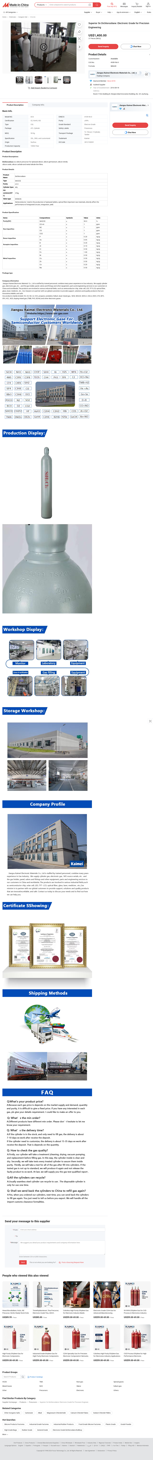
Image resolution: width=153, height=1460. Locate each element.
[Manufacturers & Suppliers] (15, 4)
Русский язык (55, 1445)
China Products (30, 1443)
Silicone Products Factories (14, 1424)
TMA (41, 1382)
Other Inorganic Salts (12, 1413)
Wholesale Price (80, 1443)
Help (109, 12)
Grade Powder (126, 1424)
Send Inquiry (103, 46)
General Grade (42, 1430)
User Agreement (90, 1451)
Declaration (101, 1451)
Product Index (117, 1443)
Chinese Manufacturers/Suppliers (48, 1443)
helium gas (118, 1386)
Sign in (148, 6)
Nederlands (81, 1445)
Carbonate (29, 1413)
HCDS (4, 1382)
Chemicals (12, 17)
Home (4, 17)
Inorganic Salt (22, 17)
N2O (41, 1386)
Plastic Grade (111, 1424)
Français (45, 1445)
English (20, 1445)
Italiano (64, 1445)
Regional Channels (105, 1443)
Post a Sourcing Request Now (71, 1262)
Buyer (98, 12)
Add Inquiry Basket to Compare (44, 88)
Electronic (80, 1390)
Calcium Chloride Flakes (79, 1413)
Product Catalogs (36, 1377)
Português (36, 1445)
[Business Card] (147, 115)
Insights (136, 1443)
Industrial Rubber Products (64, 1424)
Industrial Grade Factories (39, 1424)
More (4, 1434)
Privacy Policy (112, 1451)
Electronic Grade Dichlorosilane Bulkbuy (67, 1430)
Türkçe (123, 1445)
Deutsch (72, 1445)
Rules (149, 12)
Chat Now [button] (137, 46)
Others (116, 1390)
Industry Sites (91, 1443)
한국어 (96, 1445)
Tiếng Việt (131, 1445)
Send (23, 1262)
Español (28, 1445)
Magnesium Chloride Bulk (56, 1413)
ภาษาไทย (115, 1445)
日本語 (103, 1445)
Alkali (40, 1413)
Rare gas (79, 1382)
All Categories (11, 12)
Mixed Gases (7, 1386)
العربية (89, 1445)
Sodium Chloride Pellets (102, 1413)
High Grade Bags (10, 1430)
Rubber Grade (27, 1430)
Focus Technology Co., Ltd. (61, 1451)
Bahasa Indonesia (143, 1445)
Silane (78, 1386)
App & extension (123, 12)
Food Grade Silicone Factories (90, 1424)
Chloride (32, 17)
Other (4, 1390)
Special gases (119, 1382)
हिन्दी (108, 1445)
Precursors (43, 1390)
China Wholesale (66, 1443)
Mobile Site (128, 1443)
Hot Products (18, 1443)
